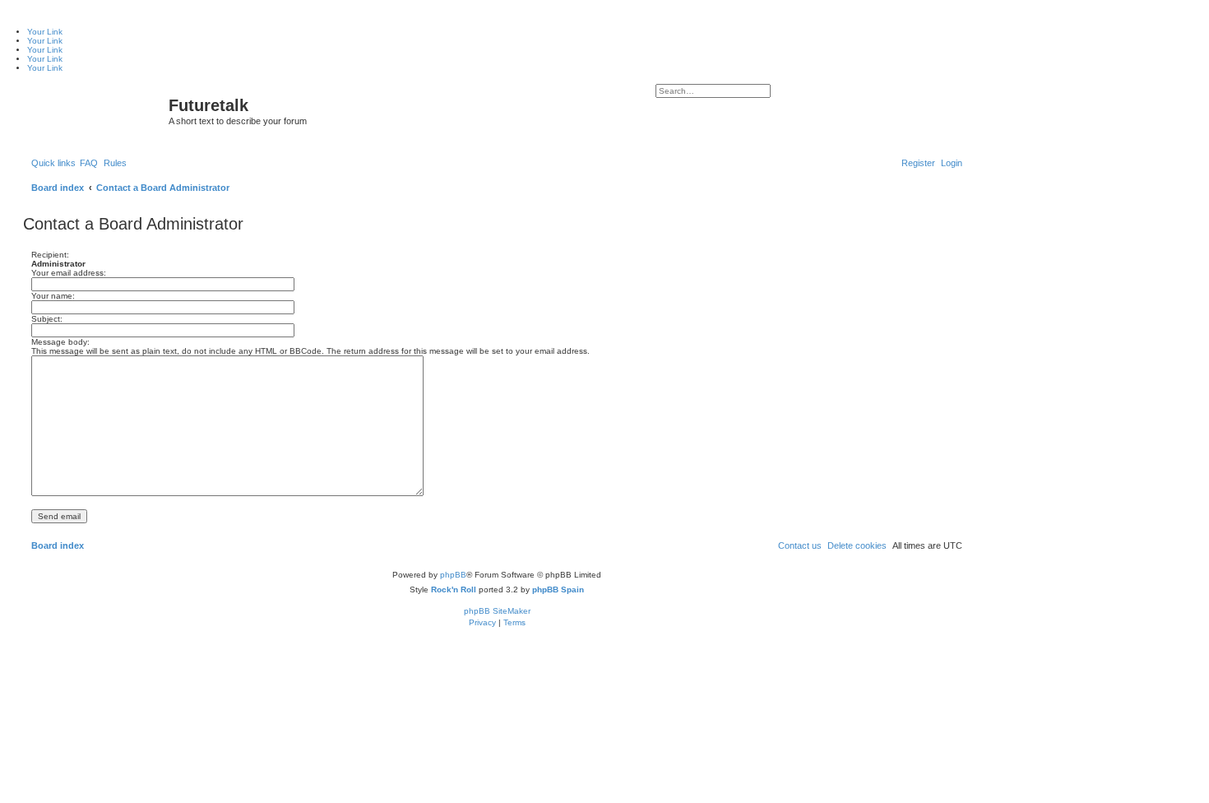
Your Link (45, 31)
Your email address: (68, 272)
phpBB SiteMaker (497, 610)
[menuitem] (89, 163)
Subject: (47, 318)
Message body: (60, 341)
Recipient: (50, 254)
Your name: (53, 295)
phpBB (453, 574)
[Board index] (98, 110)
